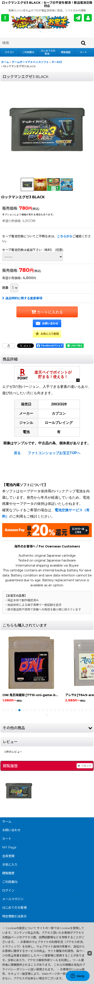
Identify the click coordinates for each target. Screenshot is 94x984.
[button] (5, 18)
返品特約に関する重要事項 (23, 298)
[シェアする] (8, 345)
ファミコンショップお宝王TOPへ (54, 453)
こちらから (64, 236)
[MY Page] (88, 18)
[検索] (83, 43)
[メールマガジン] (78, 18)
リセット (86, 765)
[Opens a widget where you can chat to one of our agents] (78, 976)
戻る (17, 453)
